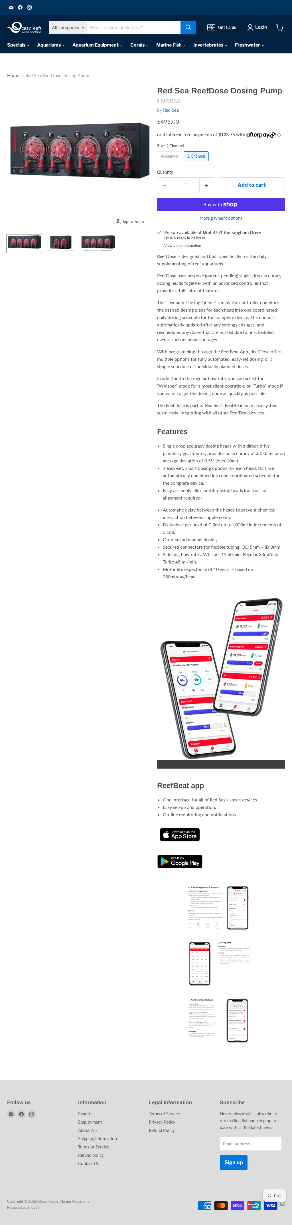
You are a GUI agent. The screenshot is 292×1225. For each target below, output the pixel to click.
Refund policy (91, 1155)
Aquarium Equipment (95, 45)
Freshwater (248, 45)
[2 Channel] (197, 162)
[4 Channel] (170, 162)
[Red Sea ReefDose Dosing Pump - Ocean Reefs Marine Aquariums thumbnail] (24, 243)
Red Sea (171, 110)
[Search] (188, 27)
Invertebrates (208, 45)
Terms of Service (93, 1146)
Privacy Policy (162, 1121)
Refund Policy (162, 1130)
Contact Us (88, 1163)
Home (13, 75)
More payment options (221, 218)
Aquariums (49, 45)
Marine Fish (169, 45)
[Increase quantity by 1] (207, 185)
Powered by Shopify (23, 1207)
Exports (85, 1113)
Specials (16, 45)
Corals (137, 45)
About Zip (87, 1130)
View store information (182, 246)
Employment (90, 1121)
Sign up (233, 1162)
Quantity (165, 172)
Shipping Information (97, 1138)
